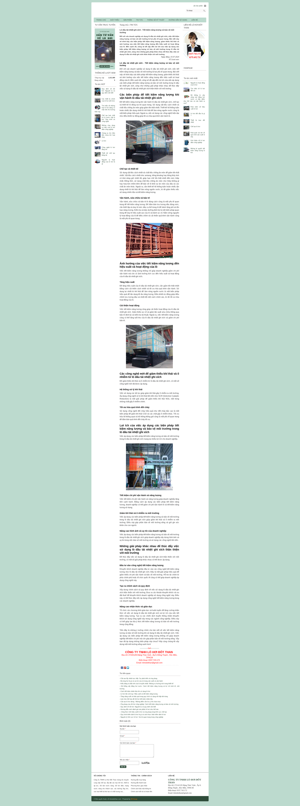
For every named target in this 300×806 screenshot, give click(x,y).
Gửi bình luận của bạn (128, 743)
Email (122, 736)
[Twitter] (128, 668)
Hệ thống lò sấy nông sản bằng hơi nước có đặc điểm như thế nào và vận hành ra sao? (194, 99)
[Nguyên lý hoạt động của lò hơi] (186, 83)
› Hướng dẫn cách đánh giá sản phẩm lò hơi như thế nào (139, 709)
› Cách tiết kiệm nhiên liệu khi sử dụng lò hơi (135, 691)
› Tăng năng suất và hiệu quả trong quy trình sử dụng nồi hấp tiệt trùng (144, 696)
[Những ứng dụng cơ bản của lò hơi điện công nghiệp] (98, 126)
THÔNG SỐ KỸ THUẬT (155, 20)
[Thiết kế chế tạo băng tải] (98, 154)
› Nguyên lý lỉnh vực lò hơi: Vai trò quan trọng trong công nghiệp (141, 717)
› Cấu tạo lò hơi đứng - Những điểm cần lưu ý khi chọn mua (140, 701)
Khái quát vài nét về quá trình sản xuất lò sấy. (198, 135)
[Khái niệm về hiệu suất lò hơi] (186, 108)
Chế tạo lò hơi (195, 126)
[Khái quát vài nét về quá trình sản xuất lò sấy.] (186, 134)
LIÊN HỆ (194, 20)
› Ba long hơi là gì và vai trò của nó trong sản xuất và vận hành (141, 681)
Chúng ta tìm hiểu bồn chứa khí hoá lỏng (108, 135)
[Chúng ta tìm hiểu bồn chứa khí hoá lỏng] (98, 135)
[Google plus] (125, 668)
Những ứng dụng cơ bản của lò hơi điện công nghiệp (108, 127)
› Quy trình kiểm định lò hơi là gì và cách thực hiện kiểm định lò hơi (143, 714)
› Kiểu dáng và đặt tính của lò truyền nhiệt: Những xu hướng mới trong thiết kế (146, 683)
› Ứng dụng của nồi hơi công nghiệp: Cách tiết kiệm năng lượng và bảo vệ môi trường (149, 704)
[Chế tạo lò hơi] (186, 128)
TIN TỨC (139, 20)
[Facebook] (122, 668)
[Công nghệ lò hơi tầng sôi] (98, 148)
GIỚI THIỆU (114, 20)
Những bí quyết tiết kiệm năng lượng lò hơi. (198, 150)
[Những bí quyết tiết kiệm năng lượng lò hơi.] (186, 150)
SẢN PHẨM (127, 20)
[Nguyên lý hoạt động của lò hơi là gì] (98, 161)
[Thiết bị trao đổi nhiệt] (186, 121)
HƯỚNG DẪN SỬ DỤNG (178, 20)
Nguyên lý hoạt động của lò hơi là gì (108, 162)
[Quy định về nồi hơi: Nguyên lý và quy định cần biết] (98, 92)
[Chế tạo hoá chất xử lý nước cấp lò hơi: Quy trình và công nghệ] (98, 118)
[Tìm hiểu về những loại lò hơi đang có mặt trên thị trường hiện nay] (98, 107)
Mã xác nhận (125, 760)
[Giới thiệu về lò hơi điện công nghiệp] (186, 142)
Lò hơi (104, 141)
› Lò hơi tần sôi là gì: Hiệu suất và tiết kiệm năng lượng (139, 694)
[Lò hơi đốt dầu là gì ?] (186, 115)
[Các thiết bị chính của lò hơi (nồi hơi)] (98, 100)
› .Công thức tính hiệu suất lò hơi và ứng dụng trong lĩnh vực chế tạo (143, 712)
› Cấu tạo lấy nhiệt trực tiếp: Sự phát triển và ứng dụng (138, 678)
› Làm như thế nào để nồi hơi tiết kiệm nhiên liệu (136, 699)
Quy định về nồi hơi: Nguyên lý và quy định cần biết (108, 91)
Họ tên (122, 729)
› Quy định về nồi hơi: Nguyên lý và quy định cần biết (138, 707)
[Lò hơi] (98, 142)
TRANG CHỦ (101, 20)
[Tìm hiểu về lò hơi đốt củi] (186, 90)
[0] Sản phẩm (198, 6)
